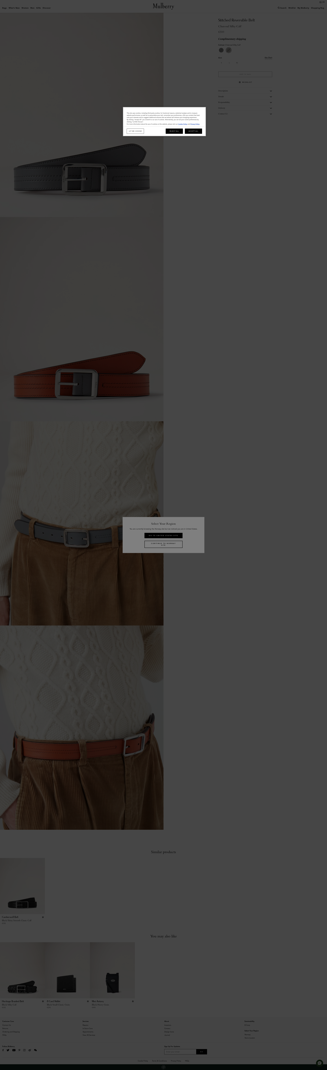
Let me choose (135, 131)
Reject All (174, 131)
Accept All (193, 131)
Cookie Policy (182, 124)
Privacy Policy (195, 124)
